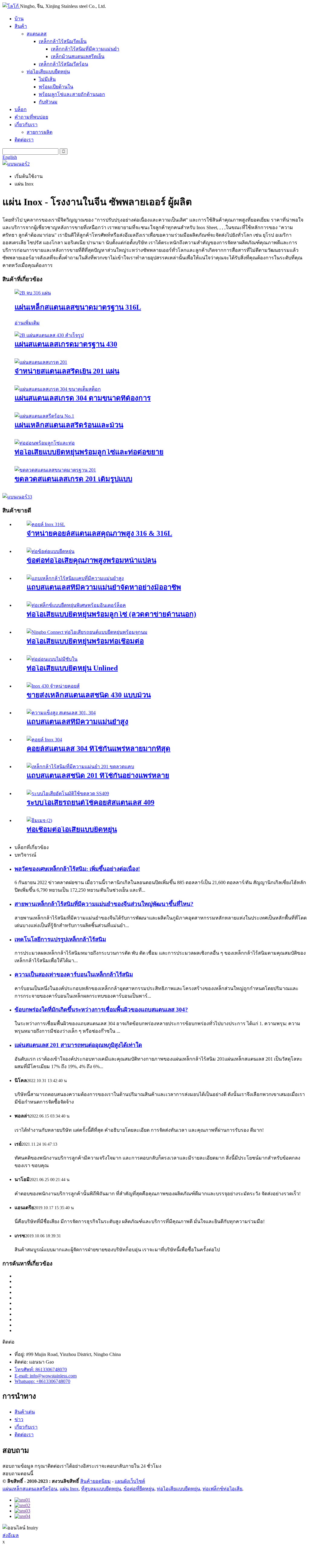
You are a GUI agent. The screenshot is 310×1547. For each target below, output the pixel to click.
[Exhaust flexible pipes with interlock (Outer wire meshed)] (76, 605)
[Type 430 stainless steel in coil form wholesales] (53, 686)
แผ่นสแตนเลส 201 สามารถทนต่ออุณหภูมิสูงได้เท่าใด (78, 1045)
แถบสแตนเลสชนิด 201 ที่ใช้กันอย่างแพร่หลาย (98, 775)
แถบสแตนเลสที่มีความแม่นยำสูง (77, 722)
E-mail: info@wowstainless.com (46, 1375)
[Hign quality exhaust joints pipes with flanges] (50, 551)
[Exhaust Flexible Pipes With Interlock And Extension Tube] (45, 443)
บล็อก (21, 109)
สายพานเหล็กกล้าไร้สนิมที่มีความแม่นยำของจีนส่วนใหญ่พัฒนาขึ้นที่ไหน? (104, 904)
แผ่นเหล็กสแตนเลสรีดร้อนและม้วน (69, 425)
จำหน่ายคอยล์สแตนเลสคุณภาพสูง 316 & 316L (99, 533)
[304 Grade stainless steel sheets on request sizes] (58, 389)
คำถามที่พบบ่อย (31, 117)
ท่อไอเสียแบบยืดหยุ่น (48, 71)
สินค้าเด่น (25, 1411)
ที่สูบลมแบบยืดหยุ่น (101, 1488)
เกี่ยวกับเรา (26, 124)
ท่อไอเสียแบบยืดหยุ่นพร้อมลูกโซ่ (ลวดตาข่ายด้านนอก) (111, 614)
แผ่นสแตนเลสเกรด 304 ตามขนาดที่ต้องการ (83, 398)
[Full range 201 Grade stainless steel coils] (55, 469)
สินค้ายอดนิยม (95, 1481)
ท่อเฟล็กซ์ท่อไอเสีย (222, 1488)
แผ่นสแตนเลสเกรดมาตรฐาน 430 (66, 344)
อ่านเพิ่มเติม (27, 322)
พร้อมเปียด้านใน (56, 86)
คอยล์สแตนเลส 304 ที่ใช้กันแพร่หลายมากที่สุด (98, 748)
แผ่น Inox (69, 1488)
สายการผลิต (39, 132)
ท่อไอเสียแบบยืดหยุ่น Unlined (72, 668)
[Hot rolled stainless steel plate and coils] (44, 416)
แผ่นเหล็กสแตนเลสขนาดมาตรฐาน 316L (78, 307)
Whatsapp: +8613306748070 (42, 1381)
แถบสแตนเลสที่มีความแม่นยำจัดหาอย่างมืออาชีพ (104, 587)
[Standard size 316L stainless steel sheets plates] (33, 292)
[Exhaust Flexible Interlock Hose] (39, 820)
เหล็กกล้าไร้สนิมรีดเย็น (63, 41)
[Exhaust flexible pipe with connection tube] (87, 632)
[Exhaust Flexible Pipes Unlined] (52, 659)
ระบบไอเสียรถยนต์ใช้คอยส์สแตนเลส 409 (90, 802)
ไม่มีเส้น (47, 79)
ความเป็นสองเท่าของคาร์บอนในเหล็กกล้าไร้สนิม (74, 974)
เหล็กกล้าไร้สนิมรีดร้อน (63, 64)
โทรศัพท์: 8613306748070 (41, 1369)
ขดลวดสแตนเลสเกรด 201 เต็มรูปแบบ (73, 479)
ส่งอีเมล (10, 1535)
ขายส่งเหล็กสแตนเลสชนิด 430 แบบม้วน (89, 695)
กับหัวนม (48, 101)
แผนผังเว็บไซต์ (130, 1481)
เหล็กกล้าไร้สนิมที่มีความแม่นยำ (85, 48)
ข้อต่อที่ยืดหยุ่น (139, 1488)
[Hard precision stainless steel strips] (61, 712)
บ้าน (19, 18)
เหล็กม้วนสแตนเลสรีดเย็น (77, 56)
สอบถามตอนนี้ (17, 1473)
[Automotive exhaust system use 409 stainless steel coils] (68, 793)
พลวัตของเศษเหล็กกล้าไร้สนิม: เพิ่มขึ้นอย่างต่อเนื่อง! (77, 869)
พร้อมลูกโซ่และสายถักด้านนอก (72, 94)
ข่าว (19, 1419)
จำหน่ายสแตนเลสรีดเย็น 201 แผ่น (67, 371)
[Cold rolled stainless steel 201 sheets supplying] (41, 362)
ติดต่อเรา (24, 139)
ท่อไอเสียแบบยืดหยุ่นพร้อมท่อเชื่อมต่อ (85, 641)
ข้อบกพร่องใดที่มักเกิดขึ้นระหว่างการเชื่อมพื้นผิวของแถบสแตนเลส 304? (101, 1009)
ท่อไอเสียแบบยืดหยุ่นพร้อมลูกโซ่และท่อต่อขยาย (89, 452)
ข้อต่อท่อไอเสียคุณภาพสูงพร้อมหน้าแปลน (91, 560)
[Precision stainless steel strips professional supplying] (75, 578)
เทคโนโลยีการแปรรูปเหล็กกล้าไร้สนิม (60, 939)
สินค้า (21, 26)
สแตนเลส (37, 33)
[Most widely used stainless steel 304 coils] (44, 739)
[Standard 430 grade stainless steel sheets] (49, 335)
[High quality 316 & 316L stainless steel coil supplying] (46, 524)
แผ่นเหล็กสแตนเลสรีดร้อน (29, 1488)
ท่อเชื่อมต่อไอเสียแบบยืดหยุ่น (72, 829)
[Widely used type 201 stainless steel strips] (80, 766)
